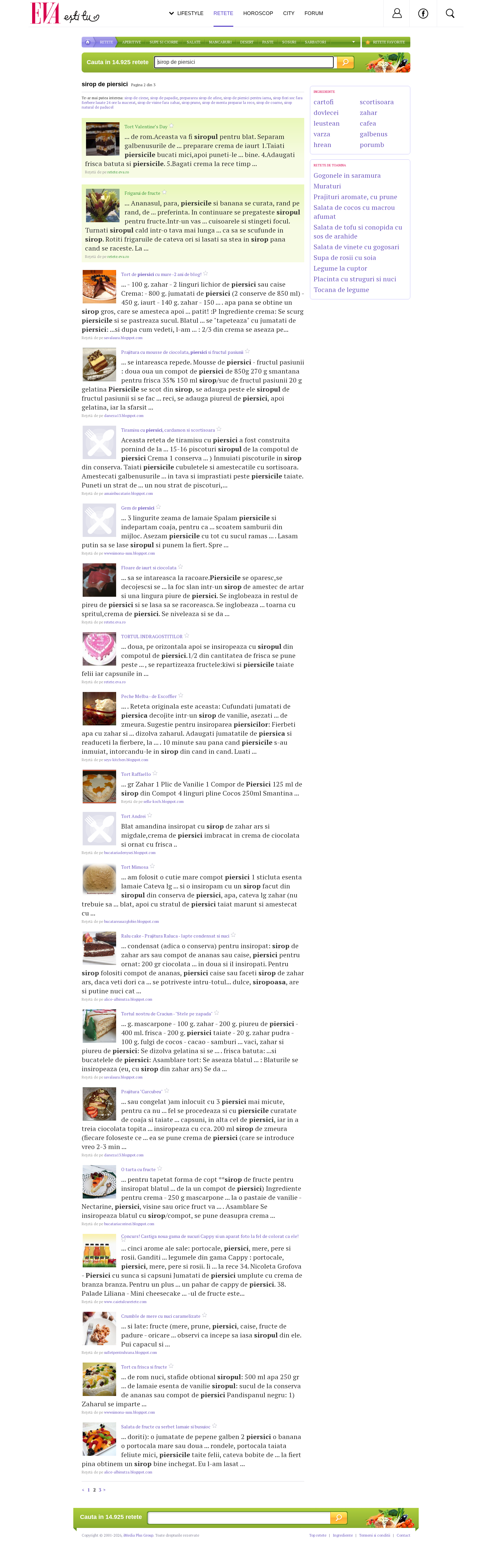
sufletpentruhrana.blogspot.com (119, 1352)
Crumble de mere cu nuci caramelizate (160, 1316)
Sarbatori (315, 42)
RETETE (106, 42)
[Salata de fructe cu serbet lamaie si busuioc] (99, 1439)
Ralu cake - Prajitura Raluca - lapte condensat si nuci (175, 936)
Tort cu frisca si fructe (144, 1367)
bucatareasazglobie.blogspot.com (120, 921)
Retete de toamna (330, 165)
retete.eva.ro (107, 172)
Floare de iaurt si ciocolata (148, 567)
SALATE (193, 42)
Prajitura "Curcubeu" (142, 1091)
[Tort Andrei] (99, 828)
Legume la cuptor (340, 268)
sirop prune (191, 102)
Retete (223, 13)
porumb (372, 144)
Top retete (317, 1535)
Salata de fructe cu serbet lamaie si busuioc (166, 1426)
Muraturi (327, 185)
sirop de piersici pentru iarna (247, 98)
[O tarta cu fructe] (99, 1181)
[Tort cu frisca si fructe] (99, 1379)
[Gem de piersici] (99, 520)
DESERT (247, 42)
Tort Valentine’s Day (146, 126)
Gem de (137, 508)
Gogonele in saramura (347, 175)
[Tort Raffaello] (99, 786)
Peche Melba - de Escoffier (149, 696)
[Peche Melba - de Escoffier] (99, 708)
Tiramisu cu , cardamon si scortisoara (168, 430)
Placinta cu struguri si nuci (355, 278)
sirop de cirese (136, 98)
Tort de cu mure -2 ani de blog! (161, 274)
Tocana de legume (341, 289)
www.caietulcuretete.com (114, 1301)
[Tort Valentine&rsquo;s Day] (102, 139)
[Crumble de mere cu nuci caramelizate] (99, 1328)
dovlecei (326, 112)
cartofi (324, 101)
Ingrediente (343, 1535)
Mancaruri (220, 42)
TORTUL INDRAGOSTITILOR (152, 636)
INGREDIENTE (324, 92)
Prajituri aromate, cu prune (355, 196)
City (289, 13)
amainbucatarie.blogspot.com (117, 493)
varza (322, 133)
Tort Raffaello (136, 774)
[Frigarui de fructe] (102, 205)
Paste (267, 42)
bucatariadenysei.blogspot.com (119, 852)
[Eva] (49, 7)
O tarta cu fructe (138, 1169)
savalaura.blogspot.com (112, 337)
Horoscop (258, 13)
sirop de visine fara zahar (159, 102)
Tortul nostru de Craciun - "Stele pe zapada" (167, 1013)
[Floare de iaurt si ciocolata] (99, 580)
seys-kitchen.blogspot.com (115, 759)
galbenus (374, 133)
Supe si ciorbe (164, 42)
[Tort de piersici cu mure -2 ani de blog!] (99, 286)
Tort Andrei (133, 816)
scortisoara (377, 101)
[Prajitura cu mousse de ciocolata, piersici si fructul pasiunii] (99, 364)
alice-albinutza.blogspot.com (117, 999)
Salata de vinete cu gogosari (356, 246)
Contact (403, 1535)
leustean (327, 123)
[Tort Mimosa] (99, 879)
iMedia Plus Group (138, 1535)
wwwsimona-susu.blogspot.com (118, 553)
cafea (368, 123)
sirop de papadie (164, 98)
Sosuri (289, 42)
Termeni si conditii (374, 1535)
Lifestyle (190, 13)
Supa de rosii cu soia (345, 257)
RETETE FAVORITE (389, 42)
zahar (368, 112)
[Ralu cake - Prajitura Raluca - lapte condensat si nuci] (99, 948)
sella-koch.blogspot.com (152, 801)
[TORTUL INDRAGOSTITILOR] (99, 649)
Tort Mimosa (134, 867)
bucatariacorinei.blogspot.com (118, 1224)
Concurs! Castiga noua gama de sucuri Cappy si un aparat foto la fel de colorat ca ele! (210, 1236)
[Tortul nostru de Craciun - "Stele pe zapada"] (99, 1026)
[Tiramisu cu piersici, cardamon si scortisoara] (99, 442)
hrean (322, 144)
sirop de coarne (269, 102)
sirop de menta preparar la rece (228, 102)
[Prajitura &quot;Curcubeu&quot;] (99, 1104)
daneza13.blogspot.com (113, 415)
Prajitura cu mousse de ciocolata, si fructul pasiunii (182, 352)
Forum (314, 13)
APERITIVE (131, 42)
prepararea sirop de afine (201, 98)
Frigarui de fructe (142, 193)
